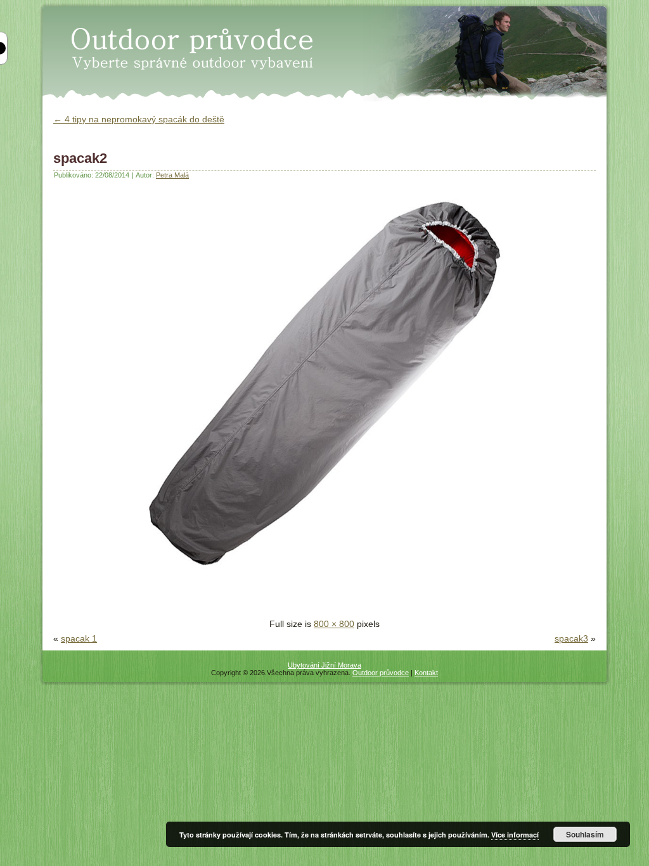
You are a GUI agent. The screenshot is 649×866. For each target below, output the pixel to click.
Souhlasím (585, 834)
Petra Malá (172, 175)
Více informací (515, 834)
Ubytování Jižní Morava (324, 665)
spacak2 (80, 158)
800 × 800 (334, 624)
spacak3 (571, 638)
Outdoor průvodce (380, 672)
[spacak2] (324, 576)
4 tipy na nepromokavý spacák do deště (138, 119)
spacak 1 (79, 638)
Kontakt (426, 672)
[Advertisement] (201, 598)
